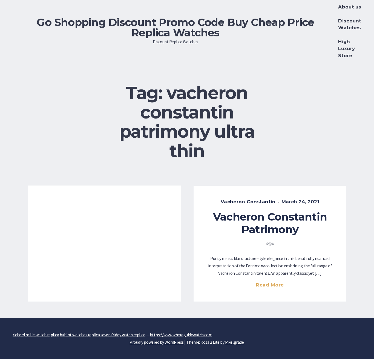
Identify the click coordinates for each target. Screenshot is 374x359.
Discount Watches (349, 24)
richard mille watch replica (36, 334)
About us (349, 7)
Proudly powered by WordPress (157, 342)
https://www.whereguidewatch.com (181, 334)
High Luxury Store (346, 48)
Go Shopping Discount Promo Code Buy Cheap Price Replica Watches (175, 27)
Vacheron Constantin (248, 201)
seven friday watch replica (122, 334)
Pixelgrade (234, 342)
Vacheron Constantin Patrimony (270, 223)
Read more (272, 285)
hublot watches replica (80, 334)
